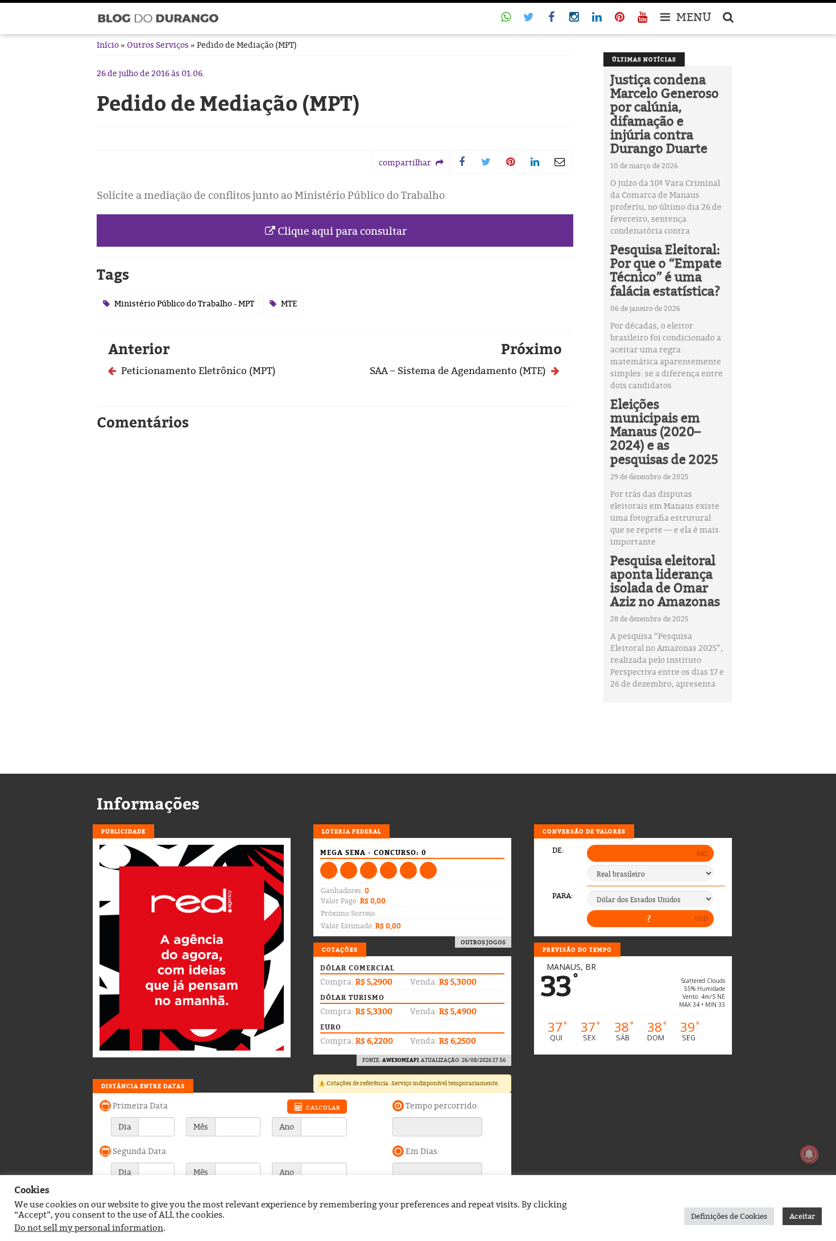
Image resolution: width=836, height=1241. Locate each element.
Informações (148, 804)
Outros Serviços (158, 44)
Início (108, 44)
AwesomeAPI (400, 1060)
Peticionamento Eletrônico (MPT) (197, 370)
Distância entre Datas (143, 1086)
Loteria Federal (351, 831)
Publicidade (123, 831)
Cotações (340, 949)
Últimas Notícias (644, 59)
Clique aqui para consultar (341, 231)
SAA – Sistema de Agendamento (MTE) (459, 370)
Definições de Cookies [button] (729, 1216)
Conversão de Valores (584, 831)
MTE (289, 303)
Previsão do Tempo (577, 949)
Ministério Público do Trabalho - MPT (184, 303)
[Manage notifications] (809, 1154)
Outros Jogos (483, 942)
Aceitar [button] (802, 1216)
